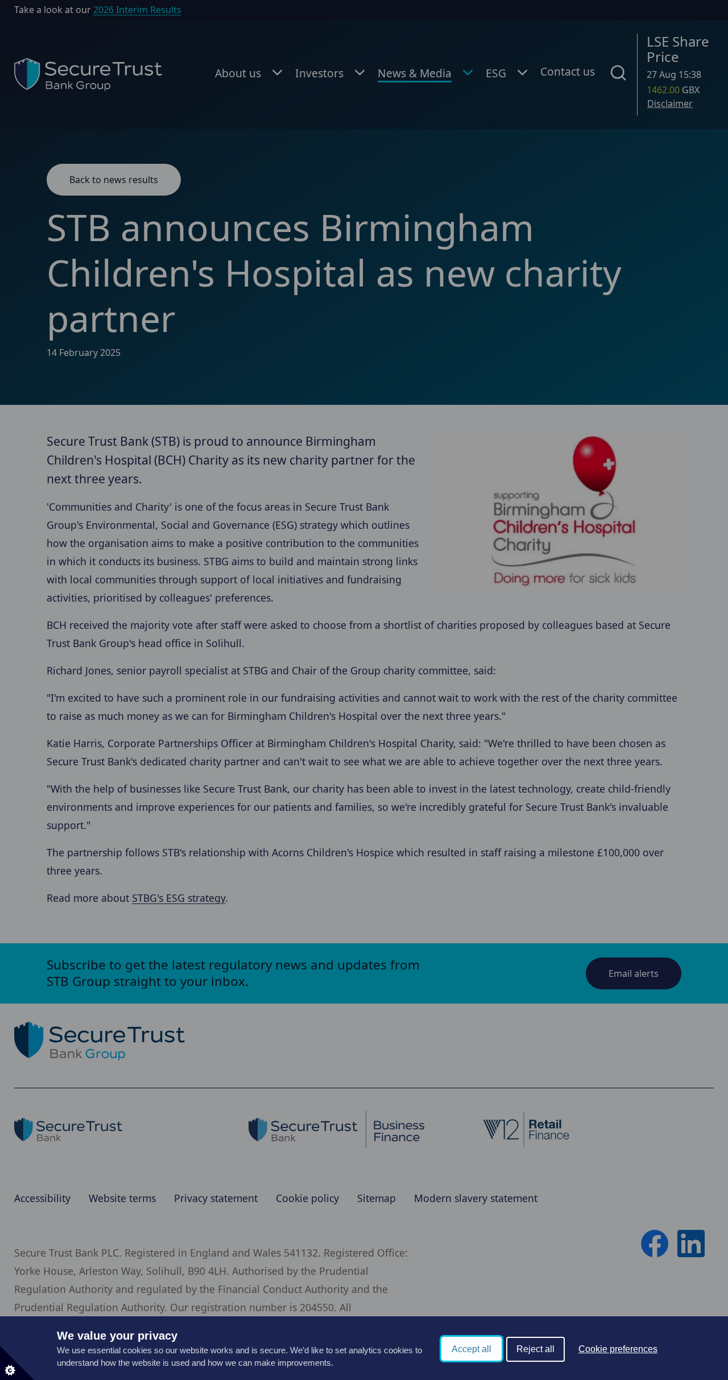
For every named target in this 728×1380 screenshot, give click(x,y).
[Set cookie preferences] (17, 1363)
